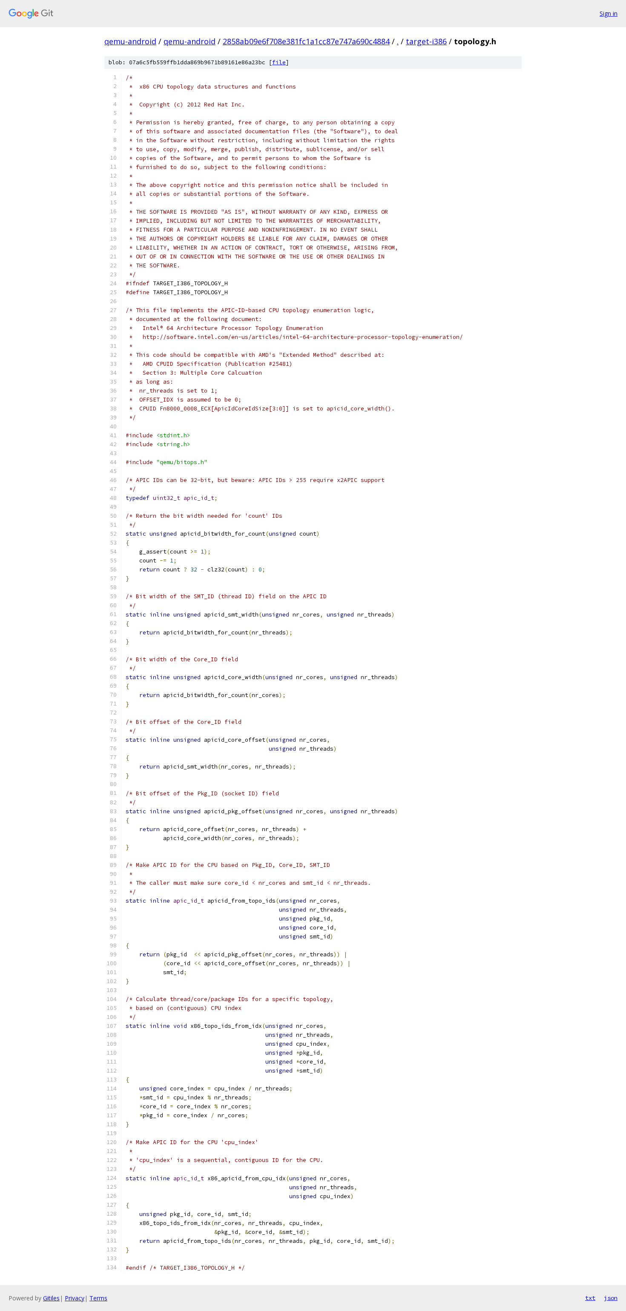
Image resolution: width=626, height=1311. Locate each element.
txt (590, 1298)
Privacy (74, 1298)
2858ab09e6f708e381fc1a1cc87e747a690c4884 (306, 41)
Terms (98, 1298)
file (279, 62)
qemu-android (130, 41)
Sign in (608, 13)
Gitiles (51, 1298)
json (610, 1298)
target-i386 (426, 41)
